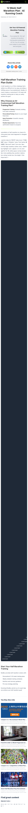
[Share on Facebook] (8, 66)
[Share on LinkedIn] (19, 66)
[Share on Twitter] (12, 66)
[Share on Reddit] (15, 66)
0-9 (2, 804)
